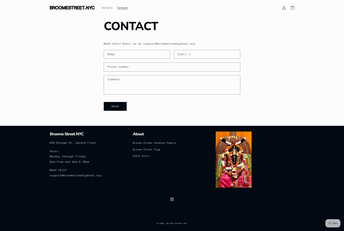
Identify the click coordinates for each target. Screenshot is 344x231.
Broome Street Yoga (147, 149)
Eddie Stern (141, 155)
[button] (276, 8)
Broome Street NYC (177, 223)
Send (115, 106)
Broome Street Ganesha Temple (154, 142)
